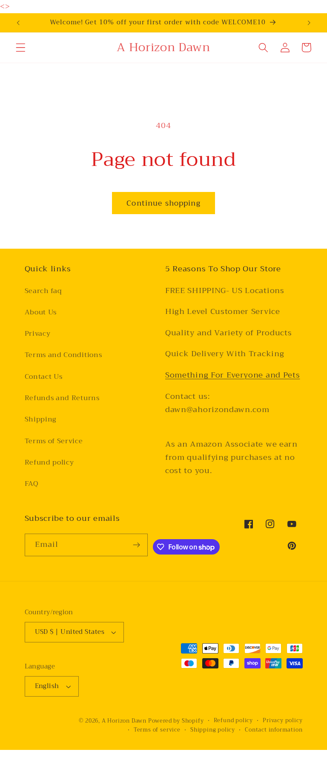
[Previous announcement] (18, 22)
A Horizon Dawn (125, 721)
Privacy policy (282, 720)
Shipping (41, 419)
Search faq (43, 291)
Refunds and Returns (62, 398)
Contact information (273, 730)
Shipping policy (212, 730)
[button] (21, 47)
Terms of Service (54, 441)
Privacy (38, 334)
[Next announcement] (308, 22)
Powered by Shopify (176, 721)
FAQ (32, 484)
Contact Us (44, 377)
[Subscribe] (136, 545)
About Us (41, 312)
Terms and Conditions (63, 355)
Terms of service (157, 730)
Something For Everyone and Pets (232, 375)
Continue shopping (163, 203)
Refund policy (49, 462)
